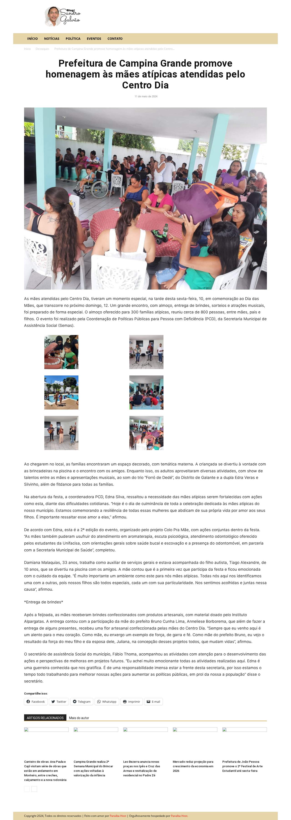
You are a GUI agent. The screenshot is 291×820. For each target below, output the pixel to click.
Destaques (42, 49)
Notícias (51, 38)
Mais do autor (79, 718)
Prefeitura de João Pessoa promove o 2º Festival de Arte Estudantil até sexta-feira (242, 766)
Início (32, 38)
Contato (115, 38)
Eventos (94, 38)
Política (73, 38)
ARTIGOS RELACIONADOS (45, 718)
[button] (261, 38)
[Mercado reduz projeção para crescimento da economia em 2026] (195, 742)
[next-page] (34, 789)
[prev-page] (27, 789)
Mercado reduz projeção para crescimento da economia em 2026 (193, 766)
